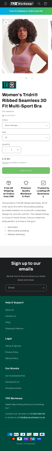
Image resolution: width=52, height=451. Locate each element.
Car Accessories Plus (15, 376)
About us (9, 310)
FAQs (8, 322)
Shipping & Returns (14, 329)
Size (4, 132)
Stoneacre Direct (13, 388)
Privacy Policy (11, 352)
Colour (5, 120)
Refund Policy (11, 358)
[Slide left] (20, 78)
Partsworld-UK (12, 382)
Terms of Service (13, 346)
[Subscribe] (43, 288)
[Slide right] (32, 78)
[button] (6, 4)
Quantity (6, 144)
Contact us (10, 316)
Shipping (5, 162)
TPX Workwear (29, 444)
